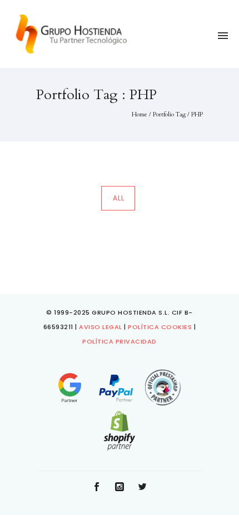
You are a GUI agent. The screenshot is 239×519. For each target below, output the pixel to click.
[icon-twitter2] (142, 487)
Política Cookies (160, 326)
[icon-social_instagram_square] (122, 487)
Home (139, 114)
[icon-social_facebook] (99, 487)
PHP (197, 114)
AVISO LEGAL (100, 326)
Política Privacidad (119, 341)
